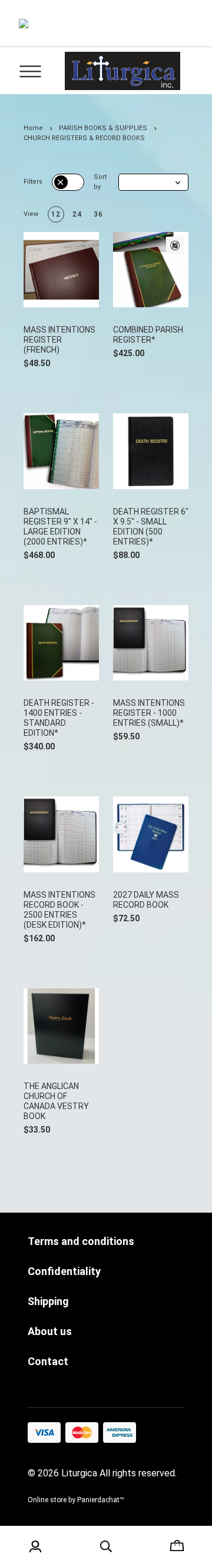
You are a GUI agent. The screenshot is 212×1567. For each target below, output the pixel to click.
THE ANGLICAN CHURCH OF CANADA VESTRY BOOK (56, 1101)
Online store (47, 1500)
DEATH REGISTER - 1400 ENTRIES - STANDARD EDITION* (59, 718)
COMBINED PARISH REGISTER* (148, 334)
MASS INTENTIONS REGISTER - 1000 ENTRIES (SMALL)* (149, 713)
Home (33, 128)
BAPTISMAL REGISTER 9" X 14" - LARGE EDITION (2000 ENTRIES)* (60, 526)
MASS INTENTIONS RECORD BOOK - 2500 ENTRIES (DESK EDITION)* (59, 909)
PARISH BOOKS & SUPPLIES (103, 128)
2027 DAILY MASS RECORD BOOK (146, 899)
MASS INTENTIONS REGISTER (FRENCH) (59, 339)
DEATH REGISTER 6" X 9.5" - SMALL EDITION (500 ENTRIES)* (150, 526)
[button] (153, 182)
